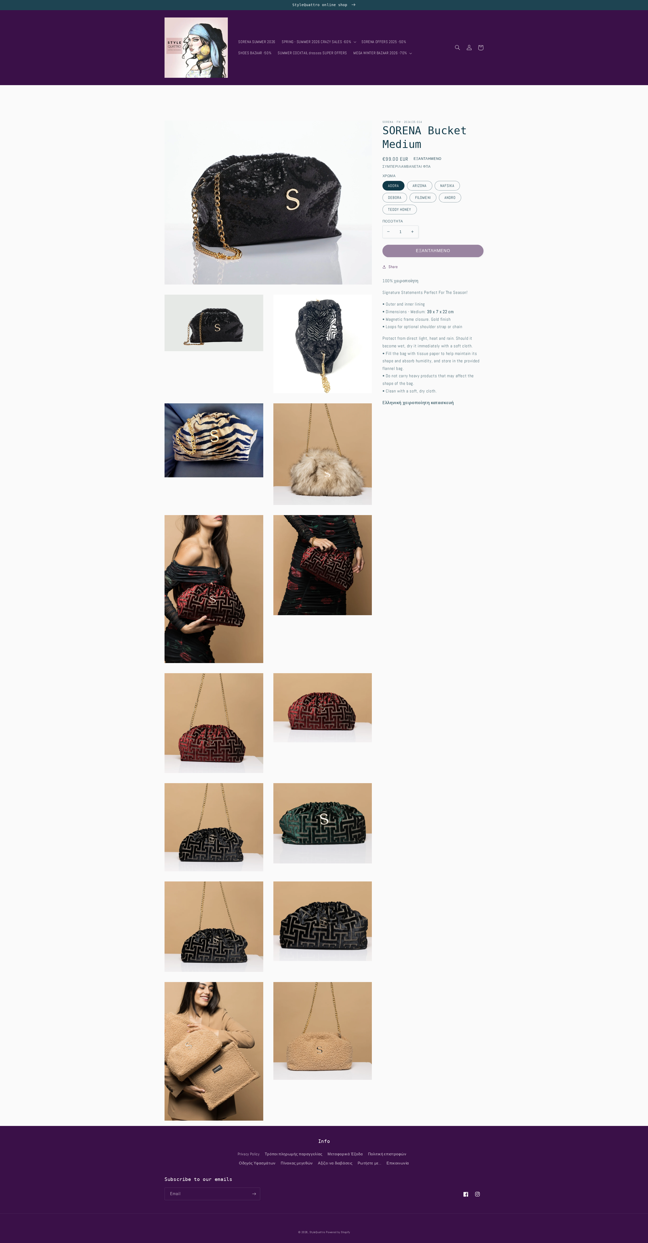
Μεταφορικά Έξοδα (345, 1154)
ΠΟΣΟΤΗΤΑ (392, 221)
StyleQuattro (317, 1232)
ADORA (393, 185)
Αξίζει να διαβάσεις (335, 1163)
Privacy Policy (249, 1154)
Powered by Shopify (338, 1232)
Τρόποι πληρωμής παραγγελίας (293, 1154)
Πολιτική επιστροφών (387, 1154)
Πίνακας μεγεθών (297, 1163)
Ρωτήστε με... (369, 1163)
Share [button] (393, 267)
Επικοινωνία (398, 1163)
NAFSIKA (447, 185)
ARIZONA (420, 185)
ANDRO (450, 197)
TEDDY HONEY (399, 209)
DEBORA (394, 197)
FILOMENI (423, 197)
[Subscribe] (254, 1194)
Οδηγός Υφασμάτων (257, 1163)
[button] (318, 42)
